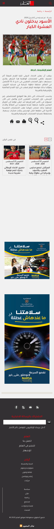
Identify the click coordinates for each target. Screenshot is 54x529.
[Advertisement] (25, 264)
